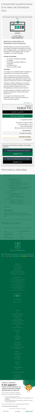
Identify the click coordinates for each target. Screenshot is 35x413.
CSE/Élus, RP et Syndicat (17, 327)
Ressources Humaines (17, 315)
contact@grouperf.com (19, 284)
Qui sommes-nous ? (17, 266)
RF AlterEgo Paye (17, 344)
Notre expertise (17, 267)
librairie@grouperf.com (19, 290)
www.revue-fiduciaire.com (18, 280)
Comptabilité (28, 139)
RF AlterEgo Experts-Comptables (17, 347)
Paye (17, 335)
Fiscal (17, 332)
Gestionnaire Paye (17, 316)
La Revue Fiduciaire (17, 353)
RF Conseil (17, 359)
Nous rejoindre (17, 268)
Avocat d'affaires (17, 322)
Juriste (17, 326)
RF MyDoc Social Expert (17, 378)
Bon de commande (17, 116)
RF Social (18, 356)
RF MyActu (17, 369)
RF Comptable (17, 357)
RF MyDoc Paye (17, 375)
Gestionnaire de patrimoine (17, 323)
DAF (17, 312)
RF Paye (17, 355)
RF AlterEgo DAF (17, 348)
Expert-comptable (17, 319)
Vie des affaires (17, 336)
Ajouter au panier (18, 112)
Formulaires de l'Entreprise (17, 379)
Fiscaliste (17, 324)
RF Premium (17, 374)
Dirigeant (17, 318)
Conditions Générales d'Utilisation (17, 273)
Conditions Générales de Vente (17, 271)
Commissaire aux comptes (17, 320)
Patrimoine (17, 339)
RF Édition (17, 364)
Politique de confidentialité (17, 274)
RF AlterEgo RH (17, 346)
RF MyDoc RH (17, 377)
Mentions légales (17, 270)
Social (17, 334)
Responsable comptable (17, 313)
